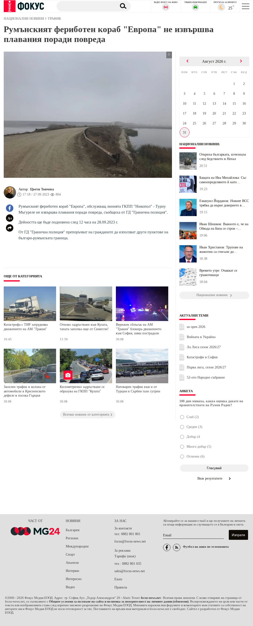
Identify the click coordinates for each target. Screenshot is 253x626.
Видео (70, 587)
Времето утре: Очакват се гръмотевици (218, 273)
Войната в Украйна (201, 337)
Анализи (72, 563)
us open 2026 (196, 327)
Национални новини (199, 144)
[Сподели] (9, 228)
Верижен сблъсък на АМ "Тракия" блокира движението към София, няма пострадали (138, 329)
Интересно (74, 579)
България (72, 530)
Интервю (72, 571)
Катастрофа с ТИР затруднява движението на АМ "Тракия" (26, 327)
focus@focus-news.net (130, 541)
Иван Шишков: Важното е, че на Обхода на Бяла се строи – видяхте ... (223, 226)
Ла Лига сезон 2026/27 (204, 347)
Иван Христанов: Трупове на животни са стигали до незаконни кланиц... (221, 249)
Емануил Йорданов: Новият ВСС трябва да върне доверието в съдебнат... (224, 203)
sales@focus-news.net (129, 571)
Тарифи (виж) (125, 556)
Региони (72, 538)
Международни (77, 546)
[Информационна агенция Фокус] (166, 547)
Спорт (70, 554)
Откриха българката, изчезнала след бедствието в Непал (222, 157)
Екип (118, 579)
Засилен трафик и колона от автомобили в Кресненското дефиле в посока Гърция (24, 391)
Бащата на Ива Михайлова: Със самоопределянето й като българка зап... (222, 180)
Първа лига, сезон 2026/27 (206, 367)
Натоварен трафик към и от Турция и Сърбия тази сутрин (138, 389)
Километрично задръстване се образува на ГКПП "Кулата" (82, 389)
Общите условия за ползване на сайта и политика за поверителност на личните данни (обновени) (119, 601)
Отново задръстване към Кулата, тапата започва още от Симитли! (84, 327)
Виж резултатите (210, 478)
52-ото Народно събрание (206, 377)
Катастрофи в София (202, 357)
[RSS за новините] (176, 547)
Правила (120, 587)
